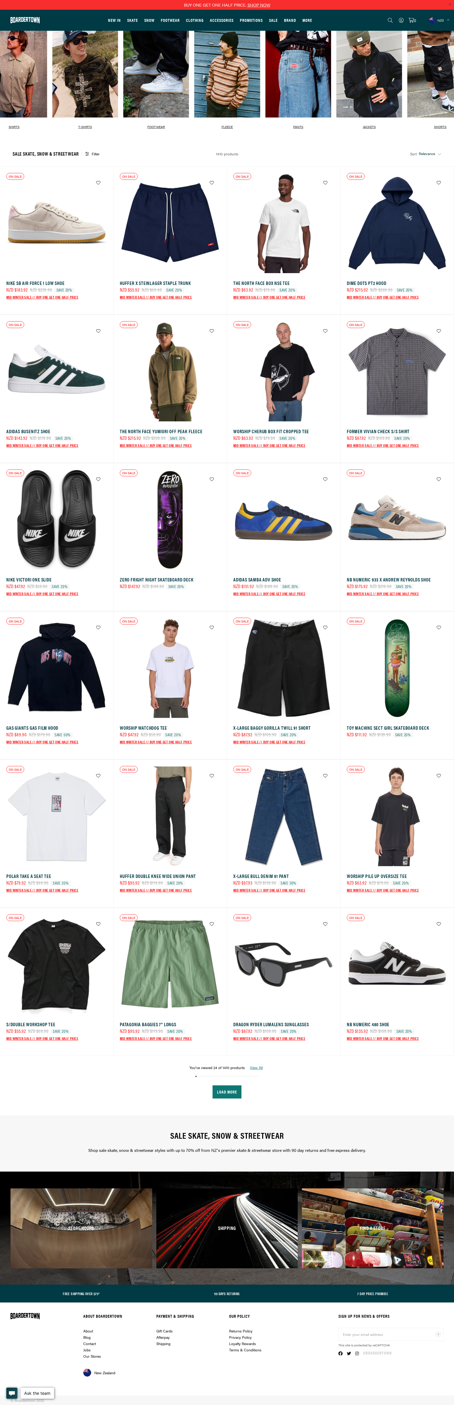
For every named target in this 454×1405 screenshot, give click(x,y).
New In (114, 20)
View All (256, 1067)
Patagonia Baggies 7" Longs (148, 1024)
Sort (413, 153)
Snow (149, 20)
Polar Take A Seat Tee (28, 876)
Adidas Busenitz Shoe (28, 431)
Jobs (87, 1349)
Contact (89, 1343)
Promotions (251, 20)
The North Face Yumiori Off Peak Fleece (161, 431)
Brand (290, 20)
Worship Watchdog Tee (143, 727)
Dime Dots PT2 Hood (366, 283)
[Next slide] (443, 77)
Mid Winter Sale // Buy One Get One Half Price (42, 297)
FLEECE (227, 126)
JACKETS (369, 126)
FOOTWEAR (156, 126)
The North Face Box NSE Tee (261, 283)
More (307, 20)
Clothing (195, 20)
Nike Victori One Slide (29, 579)
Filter (96, 153)
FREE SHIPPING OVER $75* (81, 1293)
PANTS (298, 126)
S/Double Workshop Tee (30, 1024)
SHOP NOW (258, 5)
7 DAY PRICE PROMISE (372, 1293)
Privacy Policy (240, 1337)
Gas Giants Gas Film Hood (32, 727)
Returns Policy (240, 1331)
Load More (227, 1092)
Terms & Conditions (245, 1349)
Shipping (163, 1343)
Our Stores (92, 1356)
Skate (132, 20)
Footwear (170, 20)
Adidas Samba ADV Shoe (257, 579)
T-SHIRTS (85, 126)
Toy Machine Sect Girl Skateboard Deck (388, 727)
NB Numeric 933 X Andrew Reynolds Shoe (389, 579)
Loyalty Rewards (242, 1343)
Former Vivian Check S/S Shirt (378, 431)
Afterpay (163, 1337)
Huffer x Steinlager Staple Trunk (155, 283)
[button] (200, 135)
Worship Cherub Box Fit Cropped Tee (271, 431)
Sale (273, 20)
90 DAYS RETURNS (227, 1293)
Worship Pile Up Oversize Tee (377, 876)
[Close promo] (450, 4)
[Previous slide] (10, 77)
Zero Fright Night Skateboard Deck (156, 579)
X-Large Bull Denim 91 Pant (261, 876)
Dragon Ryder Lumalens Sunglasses (271, 1024)
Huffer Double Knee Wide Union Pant (158, 876)
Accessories (222, 20)
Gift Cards (164, 1331)
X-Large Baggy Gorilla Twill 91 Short (272, 727)
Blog (87, 1337)
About (88, 1331)
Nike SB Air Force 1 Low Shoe (35, 283)
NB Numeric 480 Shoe (368, 1024)
